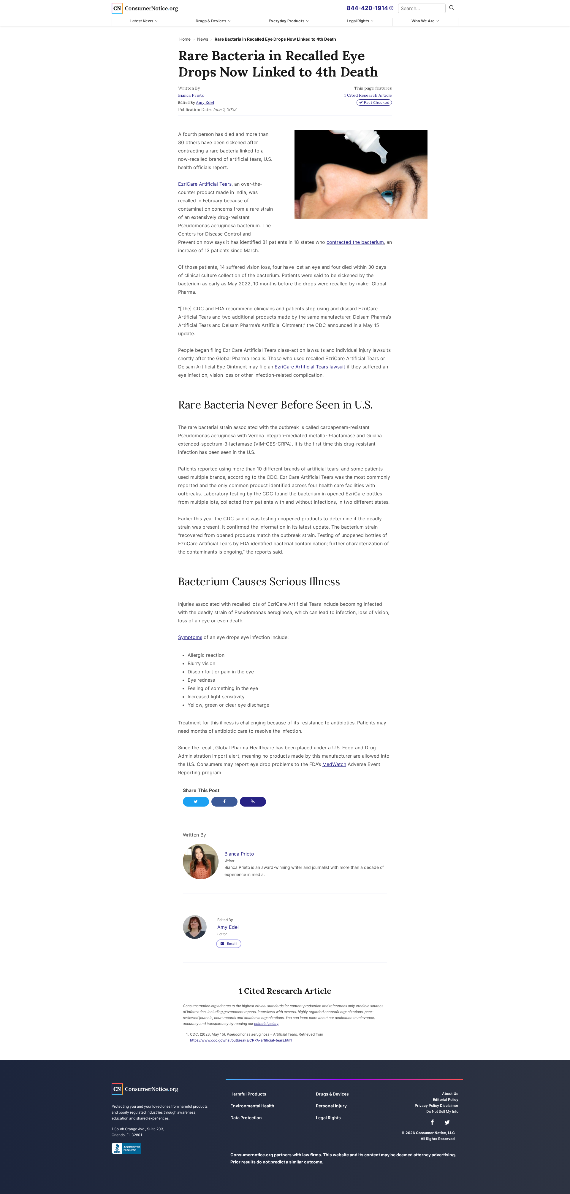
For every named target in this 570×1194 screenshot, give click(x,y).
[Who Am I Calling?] (391, 8)
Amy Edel (205, 102)
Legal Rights (358, 21)
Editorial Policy (445, 1099)
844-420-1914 (367, 8)
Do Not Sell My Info (442, 1111)
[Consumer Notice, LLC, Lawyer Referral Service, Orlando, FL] (126, 1148)
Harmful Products (248, 1093)
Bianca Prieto (191, 95)
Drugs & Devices (211, 21)
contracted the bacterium (355, 242)
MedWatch (334, 764)
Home (185, 39)
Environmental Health (252, 1105)
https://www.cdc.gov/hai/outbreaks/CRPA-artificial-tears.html (241, 1040)
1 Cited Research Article (368, 95)
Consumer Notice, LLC (145, 8)
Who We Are (423, 21)
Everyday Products (286, 21)
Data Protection (246, 1117)
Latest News (141, 21)
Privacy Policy (427, 1105)
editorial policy (266, 1023)
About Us (450, 1093)
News (202, 39)
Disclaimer (449, 1105)
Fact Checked (376, 102)
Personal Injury (331, 1105)
